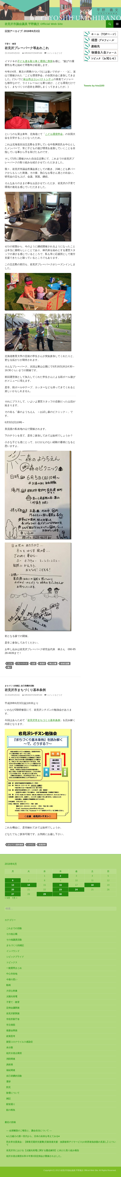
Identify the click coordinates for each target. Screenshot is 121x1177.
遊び (9, 667)
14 (28, 885)
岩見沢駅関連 (13, 1013)
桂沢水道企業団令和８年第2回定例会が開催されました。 (34, 1156)
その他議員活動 (14, 939)
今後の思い (11, 979)
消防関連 (10, 1059)
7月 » (14, 898)
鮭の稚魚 (10, 1110)
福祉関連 (10, 1070)
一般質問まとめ (14, 968)
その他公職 (11, 934)
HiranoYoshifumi (33, 53)
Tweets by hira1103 (94, 85)
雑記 (8, 1098)
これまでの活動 (14, 928)
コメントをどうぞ (54, 53)
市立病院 (10, 1024)
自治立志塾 (65, 663)
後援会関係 (11, 1030)
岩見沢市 (42, 845)
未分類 (9, 1047)
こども (10, 663)
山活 (33, 663)
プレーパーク (22, 663)
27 (13, 894)
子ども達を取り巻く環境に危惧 (35, 61)
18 (92, 885)
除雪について (13, 1093)
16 (60, 885)
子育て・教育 (10, 44)
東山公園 (52, 663)
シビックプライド (15, 956)
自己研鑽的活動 (27, 686)
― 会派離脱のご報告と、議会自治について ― (29, 1130)
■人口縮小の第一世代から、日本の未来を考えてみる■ (33, 1136)
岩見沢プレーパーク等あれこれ (27, 48)
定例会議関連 (13, 1007)
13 (13, 885)
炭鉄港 (9, 1064)
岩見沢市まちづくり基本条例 (25, 690)
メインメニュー (117, 24)
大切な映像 (11, 990)
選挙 (8, 1081)
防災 (8, 1087)
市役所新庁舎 (13, 1019)
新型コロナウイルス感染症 (19, 1042)
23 (60, 889)
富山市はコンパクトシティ (38, 79)
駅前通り (10, 1104)
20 (13, 889)
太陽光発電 (11, 996)
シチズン (30, 845)
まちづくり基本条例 (15, 845)
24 (76, 889)
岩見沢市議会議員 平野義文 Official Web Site (34, 24)
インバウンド (13, 951)
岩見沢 (42, 663)
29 (44, 894)
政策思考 (10, 1036)
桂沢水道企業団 (14, 1053)
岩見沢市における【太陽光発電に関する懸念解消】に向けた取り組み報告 (42, 1150)
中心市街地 (11, 973)
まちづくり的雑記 (12, 686)
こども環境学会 (54, 134)
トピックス (11, 962)
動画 (8, 985)
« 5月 (7, 898)
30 (60, 894)
